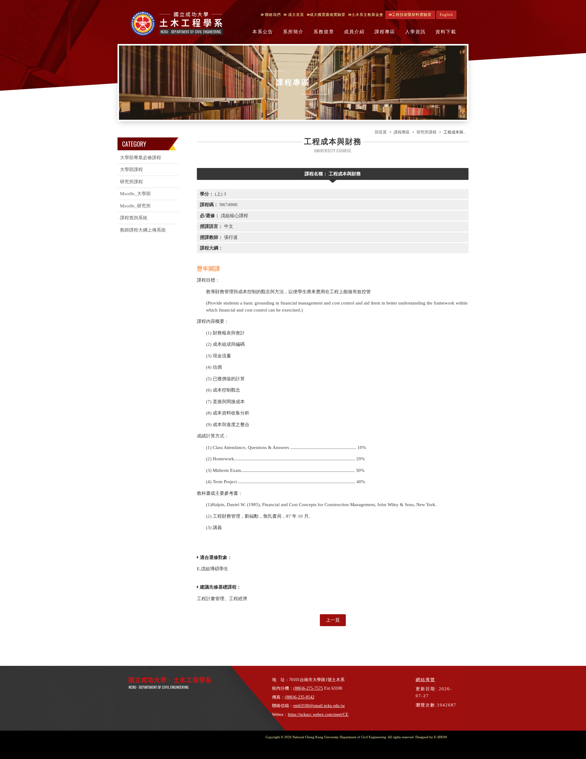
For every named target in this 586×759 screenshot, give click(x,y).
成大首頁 (295, 15)
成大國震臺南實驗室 (327, 15)
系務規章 (323, 31)
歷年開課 (208, 268)
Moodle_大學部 (135, 193)
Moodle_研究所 (135, 205)
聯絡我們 (272, 15)
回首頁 (381, 132)
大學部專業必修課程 (140, 157)
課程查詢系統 (133, 217)
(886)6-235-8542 (299, 697)
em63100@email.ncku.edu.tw (319, 705)
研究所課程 (426, 132)
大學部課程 (131, 169)
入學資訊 (415, 31)
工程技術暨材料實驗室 (412, 15)
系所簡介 (293, 31)
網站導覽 (425, 679)
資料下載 (446, 31)
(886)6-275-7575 (308, 688)
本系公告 (262, 31)
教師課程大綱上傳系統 (143, 230)
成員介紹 (354, 31)
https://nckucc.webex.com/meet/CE (318, 714)
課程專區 (384, 31)
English (446, 15)
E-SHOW (440, 737)
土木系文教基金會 (367, 15)
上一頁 (333, 620)
